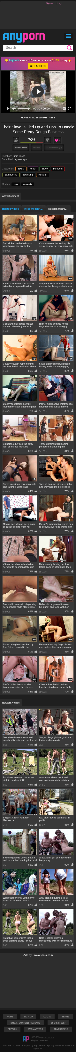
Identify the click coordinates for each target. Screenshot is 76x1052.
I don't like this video (47, 140)
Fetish (33, 168)
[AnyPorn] (24, 38)
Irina (15, 184)
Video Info (20, 147)
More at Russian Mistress (38, 117)
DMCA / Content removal (25, 1023)
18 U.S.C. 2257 (58, 1023)
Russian (42, 174)
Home (10, 1017)
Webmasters (35, 1029)
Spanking (28, 174)
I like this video (16, 140)
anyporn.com (47, 1037)
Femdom (58, 168)
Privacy (12, 1029)
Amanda (27, 184)
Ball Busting (11, 174)
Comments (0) (54, 147)
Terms (65, 1017)
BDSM (21, 168)
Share (36, 147)
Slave (45, 168)
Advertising (61, 1029)
